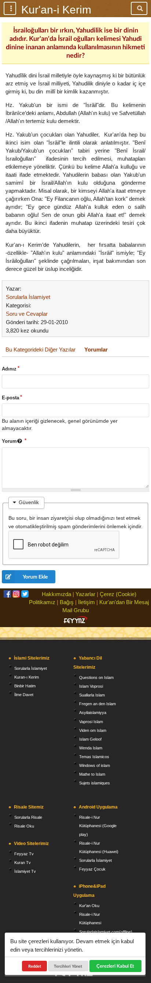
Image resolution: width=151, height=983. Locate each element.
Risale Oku (24, 826)
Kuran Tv (22, 862)
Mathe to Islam (92, 774)
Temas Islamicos (94, 756)
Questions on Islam (96, 677)
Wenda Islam (90, 748)
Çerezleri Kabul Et (115, 966)
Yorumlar (96, 349)
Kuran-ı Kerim (26, 677)
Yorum (9, 441)
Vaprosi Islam (91, 721)
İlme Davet (23, 694)
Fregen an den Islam (97, 704)
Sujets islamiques (94, 783)
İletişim (86, 602)
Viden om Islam (92, 730)
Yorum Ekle (35, 576)
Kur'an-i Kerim (56, 10)
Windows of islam (94, 765)
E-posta (10, 397)
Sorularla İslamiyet (28, 297)
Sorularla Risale (28, 817)
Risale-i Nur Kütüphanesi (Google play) (98, 825)
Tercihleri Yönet (68, 966)
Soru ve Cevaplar (27, 314)
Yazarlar (85, 594)
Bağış (67, 602)
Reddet (34, 966)
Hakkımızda (56, 594)
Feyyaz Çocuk (92, 869)
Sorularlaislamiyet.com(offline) (105, 932)
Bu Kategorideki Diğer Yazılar (40, 349)
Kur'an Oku (89, 905)
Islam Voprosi (91, 686)
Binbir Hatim (25, 686)
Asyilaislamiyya (92, 712)
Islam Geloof (90, 739)
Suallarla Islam (92, 695)
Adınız (9, 369)
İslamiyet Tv (25, 871)
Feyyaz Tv (24, 854)
